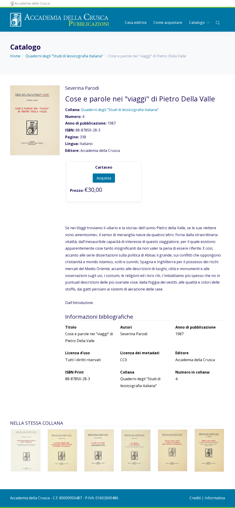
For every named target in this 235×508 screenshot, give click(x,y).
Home (15, 56)
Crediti (195, 497)
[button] (218, 22)
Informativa (215, 497)
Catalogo (197, 22)
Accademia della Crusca (32, 3)
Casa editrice (136, 22)
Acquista (104, 178)
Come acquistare (168, 22)
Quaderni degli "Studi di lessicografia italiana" (64, 56)
